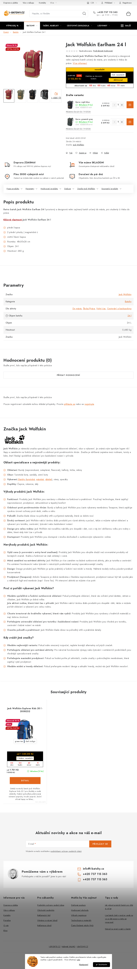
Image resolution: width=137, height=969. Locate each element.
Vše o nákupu (28, 2)
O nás (6, 925)
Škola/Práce (89, 308)
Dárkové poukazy (78, 905)
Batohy (128, 301)
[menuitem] (13, 26)
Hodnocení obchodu (80, 910)
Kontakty (42, 2)
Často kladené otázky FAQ (82, 925)
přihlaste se (69, 404)
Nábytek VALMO (68, 946)
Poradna (7, 920)
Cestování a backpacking (119, 308)
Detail (25, 780)
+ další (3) (56, 97)
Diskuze (67, 188)
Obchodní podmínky (45, 910)
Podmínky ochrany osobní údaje (50, 905)
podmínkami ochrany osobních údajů (66, 851)
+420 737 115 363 (107, 12)
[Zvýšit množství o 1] (121, 104)
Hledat (84, 13)
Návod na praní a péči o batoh (118, 929)
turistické (30, 479)
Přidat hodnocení (68, 375)
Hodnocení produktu (49, 188)
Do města (77, 308)
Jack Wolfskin (78, 144)
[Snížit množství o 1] (114, 104)
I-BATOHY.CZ (82, 946)
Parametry (30, 188)
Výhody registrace (78, 915)
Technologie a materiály (81, 920)
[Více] (126, 26)
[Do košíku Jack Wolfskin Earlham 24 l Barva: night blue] (130, 104)
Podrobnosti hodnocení (103, 51)
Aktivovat (118, 80)
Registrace (127, 2)
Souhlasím (102, 964)
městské (40, 479)
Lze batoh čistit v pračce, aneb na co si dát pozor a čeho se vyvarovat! (119, 919)
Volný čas (101, 308)
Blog (5, 930)
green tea (19, 741)
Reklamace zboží (44, 925)
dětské (48, 479)
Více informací (80, 63)
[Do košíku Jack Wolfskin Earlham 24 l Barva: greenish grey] (130, 121)
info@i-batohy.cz (93, 869)
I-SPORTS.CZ (54, 946)
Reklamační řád (43, 915)
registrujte (89, 404)
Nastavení (83, 964)
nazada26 (118, 75)
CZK (92, 2)
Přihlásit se (100, 844)
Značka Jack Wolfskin (86, 188)
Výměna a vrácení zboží (47, 920)
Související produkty (110, 188)
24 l (129, 315)
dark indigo (30, 741)
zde (78, 959)
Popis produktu (13, 188)
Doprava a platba (10, 2)
